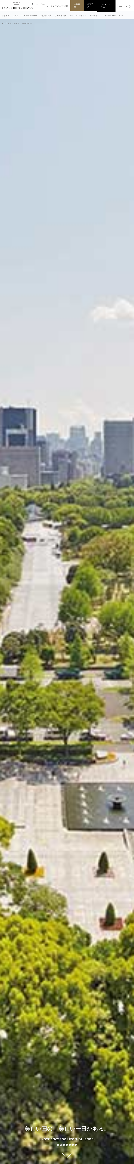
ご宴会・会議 (45, 15)
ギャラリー (27, 23)
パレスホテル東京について (112, 15)
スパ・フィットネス (78, 15)
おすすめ (5, 15)
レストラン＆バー (29, 15)
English (123, 6)
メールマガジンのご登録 (57, 6)
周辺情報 (93, 15)
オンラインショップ (10, 23)
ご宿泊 (15, 15)
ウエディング (60, 15)
